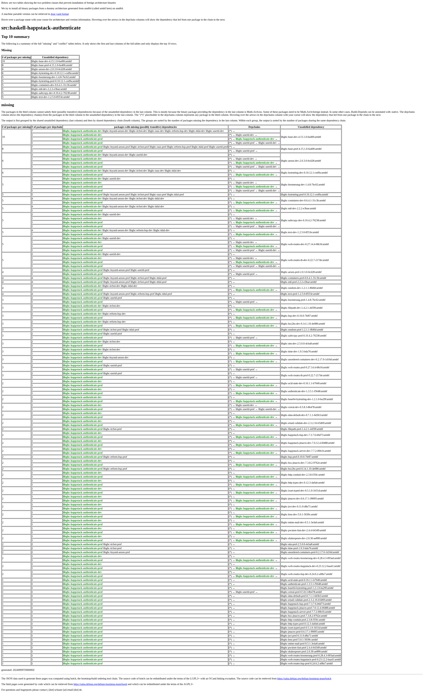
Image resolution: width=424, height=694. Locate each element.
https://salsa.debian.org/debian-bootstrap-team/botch (304, 678)
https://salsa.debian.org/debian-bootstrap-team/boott (100, 684)
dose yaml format (60, 14)
